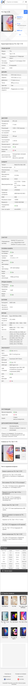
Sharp (24, 566)
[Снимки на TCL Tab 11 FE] (7, 23)
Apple (10, 550)
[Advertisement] (14, 7)
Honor (17, 559)
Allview (17, 566)
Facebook (8, 679)
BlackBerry (3, 563)
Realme (10, 557)
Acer (17, 561)
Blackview (4, 566)
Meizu (17, 557)
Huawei (17, 550)
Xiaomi (24, 550)
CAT (11, 561)
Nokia (10, 555)
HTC (24, 557)
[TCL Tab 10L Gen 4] (14, 631)
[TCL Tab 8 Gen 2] (14, 616)
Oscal (10, 566)
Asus (4, 557)
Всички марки (8, 571)
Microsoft (24, 561)
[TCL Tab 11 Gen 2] (4, 616)
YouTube (21, 679)
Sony (4, 561)
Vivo (24, 559)
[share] (26, 12)
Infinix (10, 559)
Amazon (24, 568)
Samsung (4, 550)
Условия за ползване (20, 674)
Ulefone (10, 563)
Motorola (17, 552)
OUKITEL (17, 563)
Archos (24, 563)
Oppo (4, 552)
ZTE (4, 559)
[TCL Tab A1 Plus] (23, 616)
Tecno (24, 555)
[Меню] (26, 2)
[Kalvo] (3, 2)
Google (17, 555)
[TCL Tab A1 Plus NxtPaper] (23, 600)
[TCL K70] (23, 631)
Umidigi (17, 568)
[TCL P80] (14, 600)
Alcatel (3, 568)
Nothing (10, 568)
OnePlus (24, 552)
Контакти (20, 676)
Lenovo (4, 555)
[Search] (23, 2)
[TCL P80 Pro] (4, 600)
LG (10, 552)
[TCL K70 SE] (4, 631)
